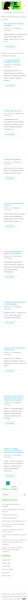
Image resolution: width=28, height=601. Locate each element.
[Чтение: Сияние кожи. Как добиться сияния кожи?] (14, 336)
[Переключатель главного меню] (25, 5)
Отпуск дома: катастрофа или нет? (14, 521)
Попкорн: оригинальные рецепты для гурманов (13, 252)
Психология (8, 12)
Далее (15, 487)
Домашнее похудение (12, 159)
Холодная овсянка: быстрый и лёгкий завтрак (15, 303)
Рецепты (20, 12)
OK (24, 598)
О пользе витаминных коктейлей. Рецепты (12, 61)
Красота (6, 28)
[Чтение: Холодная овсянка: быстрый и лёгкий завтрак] (14, 290)
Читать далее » (10, 47)
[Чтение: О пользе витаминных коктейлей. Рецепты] (14, 54)
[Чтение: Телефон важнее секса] (14, 99)
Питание (6, 65)
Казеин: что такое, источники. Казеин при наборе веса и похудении (13, 450)
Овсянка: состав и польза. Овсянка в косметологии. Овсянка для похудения (14, 398)
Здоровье (5, 560)
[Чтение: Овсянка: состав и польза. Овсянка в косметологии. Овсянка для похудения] (14, 384)
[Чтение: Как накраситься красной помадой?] (14, 18)
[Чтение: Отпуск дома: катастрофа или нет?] (14, 192)
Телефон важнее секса (13, 111)
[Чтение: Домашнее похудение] (14, 148)
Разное (14, 12)
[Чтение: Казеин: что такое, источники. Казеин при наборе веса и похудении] (14, 437)
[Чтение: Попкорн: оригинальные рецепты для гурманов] (14, 240)
